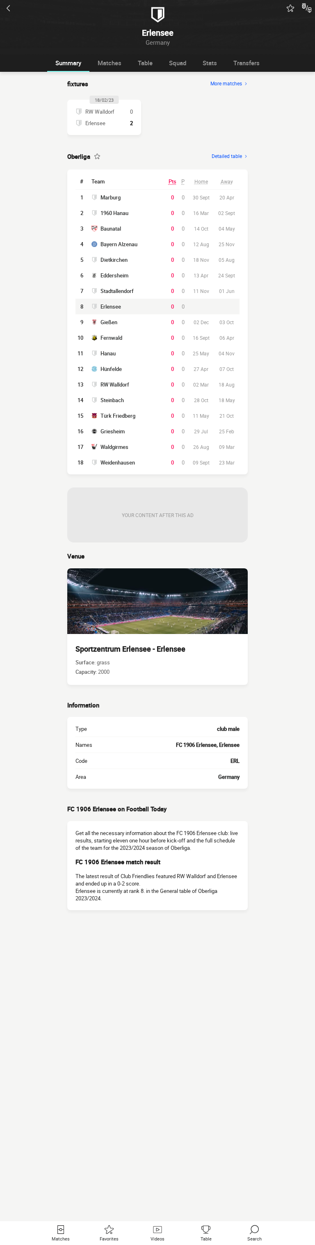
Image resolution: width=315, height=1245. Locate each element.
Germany (229, 776)
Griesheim (112, 431)
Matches (109, 63)
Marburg (110, 197)
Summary (68, 63)
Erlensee (110, 306)
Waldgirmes (114, 447)
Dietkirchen (114, 259)
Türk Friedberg (117, 415)
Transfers (246, 63)
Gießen (108, 322)
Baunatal (110, 228)
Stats (210, 63)
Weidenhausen (117, 462)
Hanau (108, 353)
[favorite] (290, 8)
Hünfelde (111, 369)
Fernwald (111, 337)
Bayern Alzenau (118, 244)
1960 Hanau (114, 213)
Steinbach (112, 400)
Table (145, 63)
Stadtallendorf (117, 291)
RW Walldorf (114, 384)
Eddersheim (114, 275)
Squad (177, 63)
